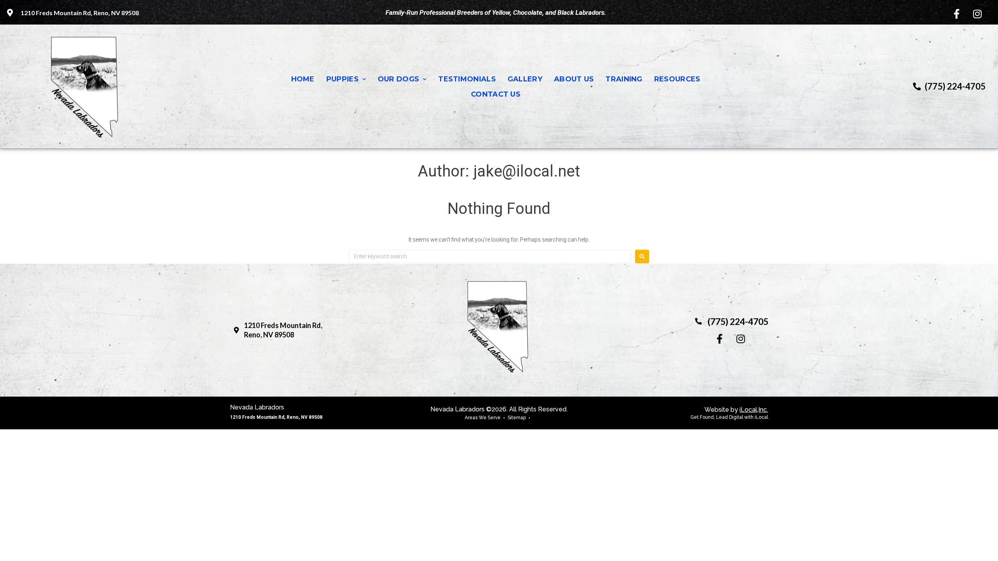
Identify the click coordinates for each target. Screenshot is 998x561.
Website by (736, 409)
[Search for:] (490, 256)
